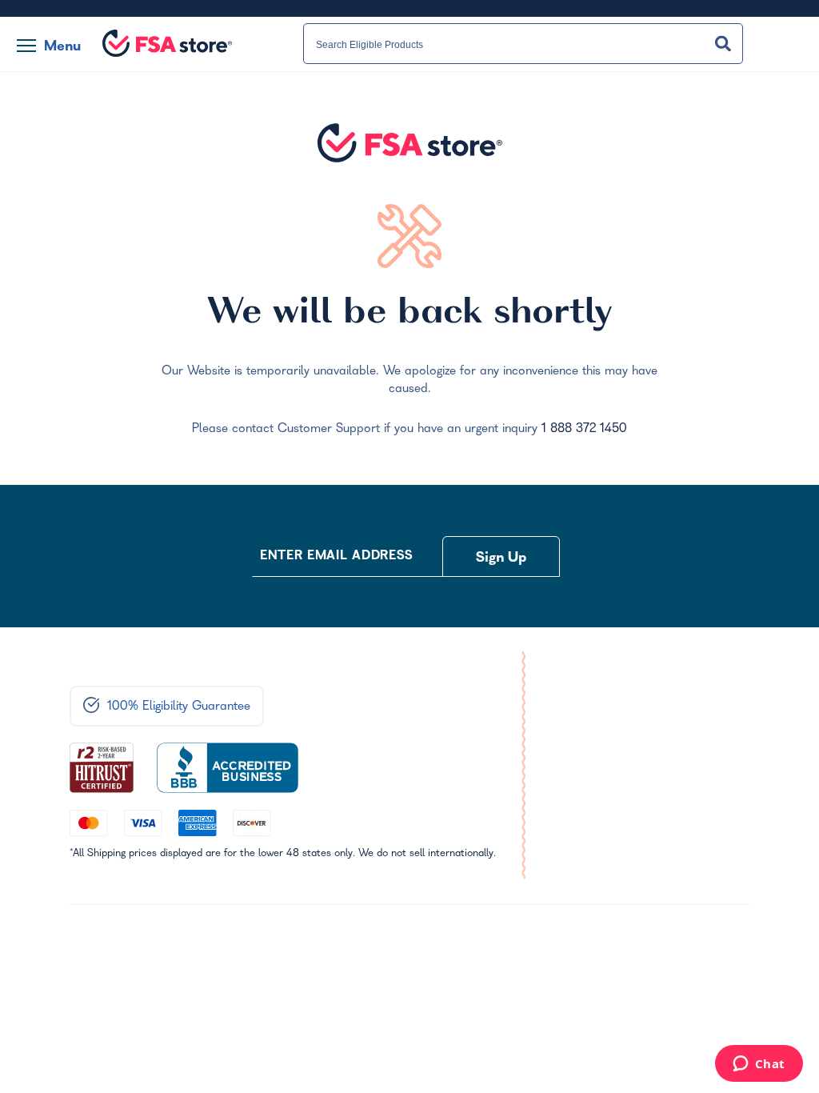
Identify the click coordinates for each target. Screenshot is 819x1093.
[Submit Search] (723, 43)
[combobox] (523, 44)
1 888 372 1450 (584, 429)
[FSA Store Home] (167, 43)
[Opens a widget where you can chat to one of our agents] (758, 1065)
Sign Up (501, 559)
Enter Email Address (336, 557)
